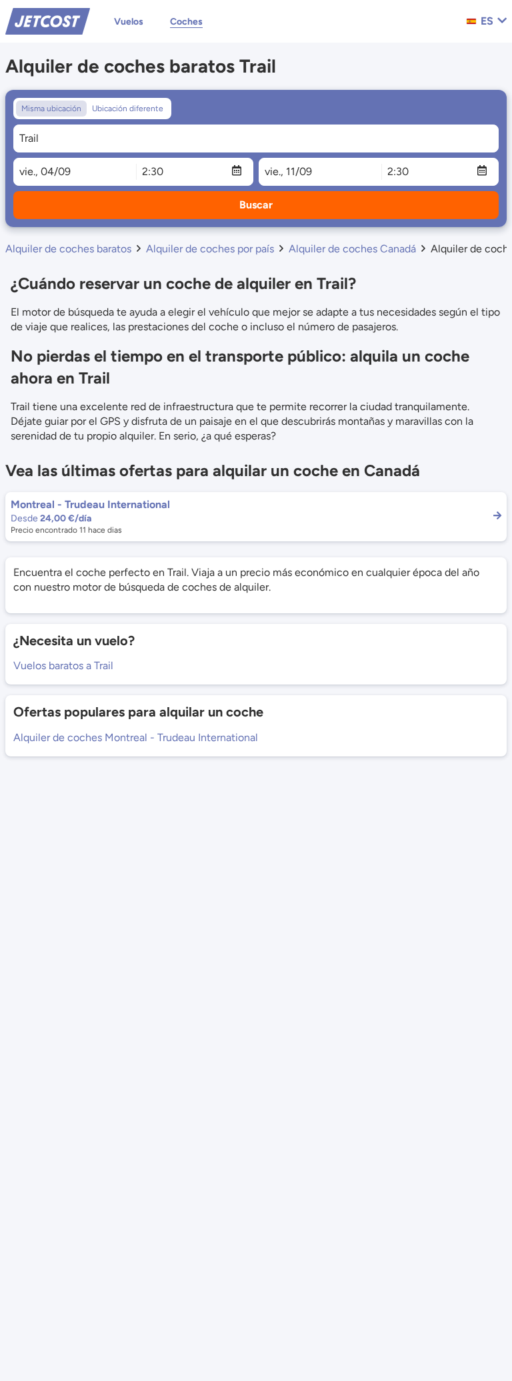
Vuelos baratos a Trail (63, 665)
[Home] (47, 20)
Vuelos (128, 21)
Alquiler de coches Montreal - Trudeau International (135, 737)
